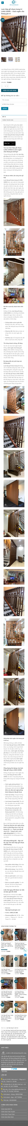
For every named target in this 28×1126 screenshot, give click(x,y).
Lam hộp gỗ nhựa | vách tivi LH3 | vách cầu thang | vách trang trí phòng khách (7, 1017)
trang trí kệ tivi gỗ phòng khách (12, 1031)
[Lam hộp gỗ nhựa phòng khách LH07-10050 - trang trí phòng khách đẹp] (21, 983)
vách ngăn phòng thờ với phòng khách (15, 1038)
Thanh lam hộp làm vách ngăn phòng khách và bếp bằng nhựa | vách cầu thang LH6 (14, 827)
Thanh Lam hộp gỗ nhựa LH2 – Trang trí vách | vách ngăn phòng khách (13, 831)
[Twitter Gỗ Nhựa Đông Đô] (14, 1069)
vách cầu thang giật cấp (6, 1033)
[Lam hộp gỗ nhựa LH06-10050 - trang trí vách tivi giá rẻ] (7, 961)
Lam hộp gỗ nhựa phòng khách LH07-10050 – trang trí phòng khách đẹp (20, 993)
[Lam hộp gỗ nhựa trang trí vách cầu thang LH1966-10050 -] (21, 961)
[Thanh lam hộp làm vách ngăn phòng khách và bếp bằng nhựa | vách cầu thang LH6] (21, 935)
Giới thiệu (4, 1071)
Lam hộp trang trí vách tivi (12, 1027)
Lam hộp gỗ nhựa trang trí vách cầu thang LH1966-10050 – (20, 971)
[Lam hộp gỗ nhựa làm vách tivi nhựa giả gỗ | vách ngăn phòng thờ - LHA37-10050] (7, 983)
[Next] (6, 53)
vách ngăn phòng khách (10, 1035)
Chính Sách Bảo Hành (7, 1117)
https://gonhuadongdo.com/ (12, 910)
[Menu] (2, 2)
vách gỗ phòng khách (17, 1033)
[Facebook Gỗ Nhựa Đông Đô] (12, 1069)
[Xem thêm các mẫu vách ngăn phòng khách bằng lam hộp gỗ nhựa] (14, 790)
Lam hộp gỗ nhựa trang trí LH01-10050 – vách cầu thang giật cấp (20, 1017)
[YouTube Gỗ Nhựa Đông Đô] (16, 1069)
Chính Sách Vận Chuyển (8, 1111)
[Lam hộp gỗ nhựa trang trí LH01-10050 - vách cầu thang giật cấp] (21, 1007)
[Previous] (2, 53)
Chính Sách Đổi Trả (6, 1109)
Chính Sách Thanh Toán (8, 1114)
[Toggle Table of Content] (12, 143)
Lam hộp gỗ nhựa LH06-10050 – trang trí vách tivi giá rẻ (6, 971)
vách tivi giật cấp (7, 1039)
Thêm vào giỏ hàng (9, 90)
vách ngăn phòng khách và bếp (13, 1036)
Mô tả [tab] (4, 116)
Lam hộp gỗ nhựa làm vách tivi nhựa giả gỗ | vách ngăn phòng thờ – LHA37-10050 (7, 993)
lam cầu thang (7, 1030)
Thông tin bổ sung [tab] (7, 120)
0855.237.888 (14, 912)
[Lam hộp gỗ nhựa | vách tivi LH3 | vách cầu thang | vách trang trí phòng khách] (7, 1007)
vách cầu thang (22, 1031)
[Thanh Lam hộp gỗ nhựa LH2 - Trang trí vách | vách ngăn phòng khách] (7, 935)
